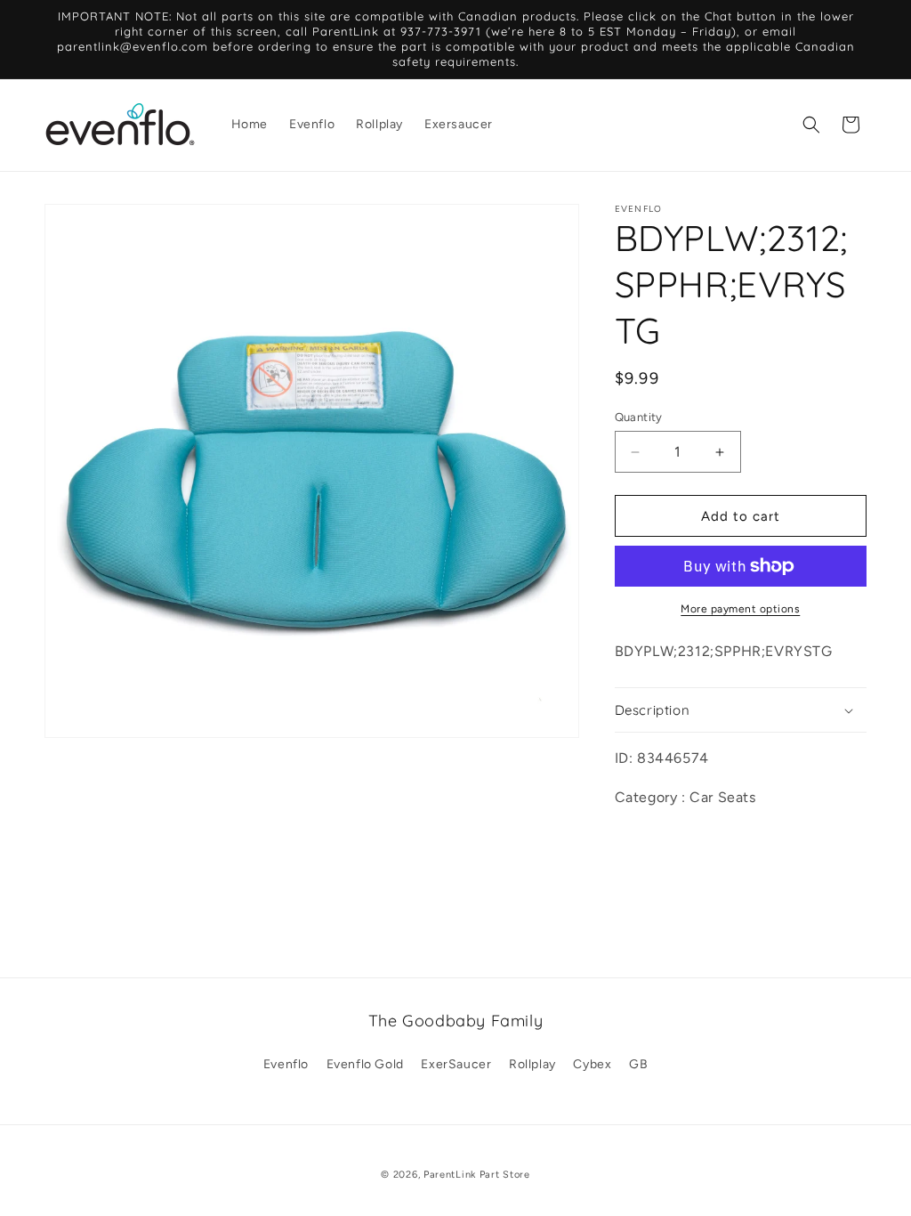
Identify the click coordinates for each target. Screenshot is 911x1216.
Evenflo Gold (365, 1064)
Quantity (639, 417)
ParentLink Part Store (476, 1174)
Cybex (592, 1064)
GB (638, 1064)
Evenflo (286, 1064)
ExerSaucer (456, 1064)
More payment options (740, 609)
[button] (811, 124)
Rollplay (532, 1064)
